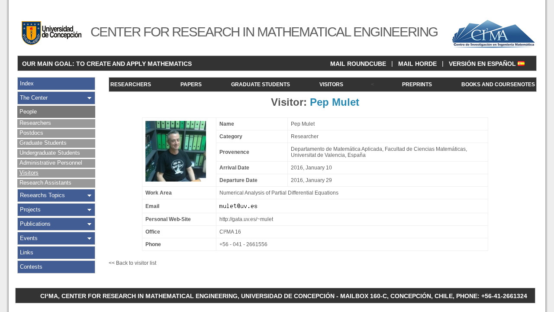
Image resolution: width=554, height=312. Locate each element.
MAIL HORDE (417, 63)
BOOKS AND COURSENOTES (498, 84)
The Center (34, 97)
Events (29, 238)
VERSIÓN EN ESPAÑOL (483, 63)
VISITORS (331, 84)
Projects (30, 209)
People (28, 111)
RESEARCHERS (130, 84)
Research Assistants (45, 182)
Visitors (29, 172)
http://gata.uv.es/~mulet (246, 219)
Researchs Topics (42, 195)
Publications (35, 224)
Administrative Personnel (50, 162)
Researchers (35, 123)
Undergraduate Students (49, 153)
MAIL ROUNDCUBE (358, 63)
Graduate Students (43, 143)
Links (26, 252)
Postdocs (31, 133)
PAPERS (191, 84)
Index (27, 83)
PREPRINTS (417, 84)
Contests (31, 266)
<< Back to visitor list (132, 263)
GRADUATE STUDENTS (260, 84)
